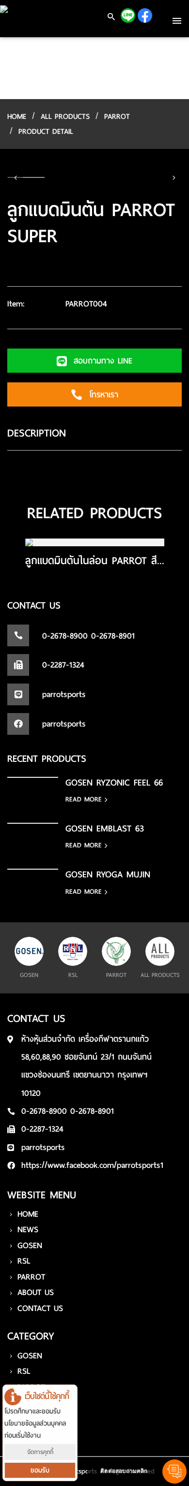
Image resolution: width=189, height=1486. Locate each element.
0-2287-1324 (42, 1129)
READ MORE (85, 799)
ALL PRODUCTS (65, 116)
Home (27, 1214)
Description (36, 433)
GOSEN (29, 1245)
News (27, 1230)
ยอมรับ (40, 1470)
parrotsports (43, 1147)
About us (35, 1292)
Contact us (40, 1308)
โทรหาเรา (102, 395)
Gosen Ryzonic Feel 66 (114, 782)
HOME (16, 116)
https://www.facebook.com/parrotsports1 (92, 1165)
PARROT (117, 116)
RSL (23, 1261)
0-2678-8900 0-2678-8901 (67, 1111)
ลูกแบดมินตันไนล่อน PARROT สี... (94, 560)
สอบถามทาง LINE (101, 361)
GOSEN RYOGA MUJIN (107, 874)
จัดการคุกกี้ (40, 1452)
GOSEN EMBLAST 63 (104, 828)
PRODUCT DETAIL (45, 131)
